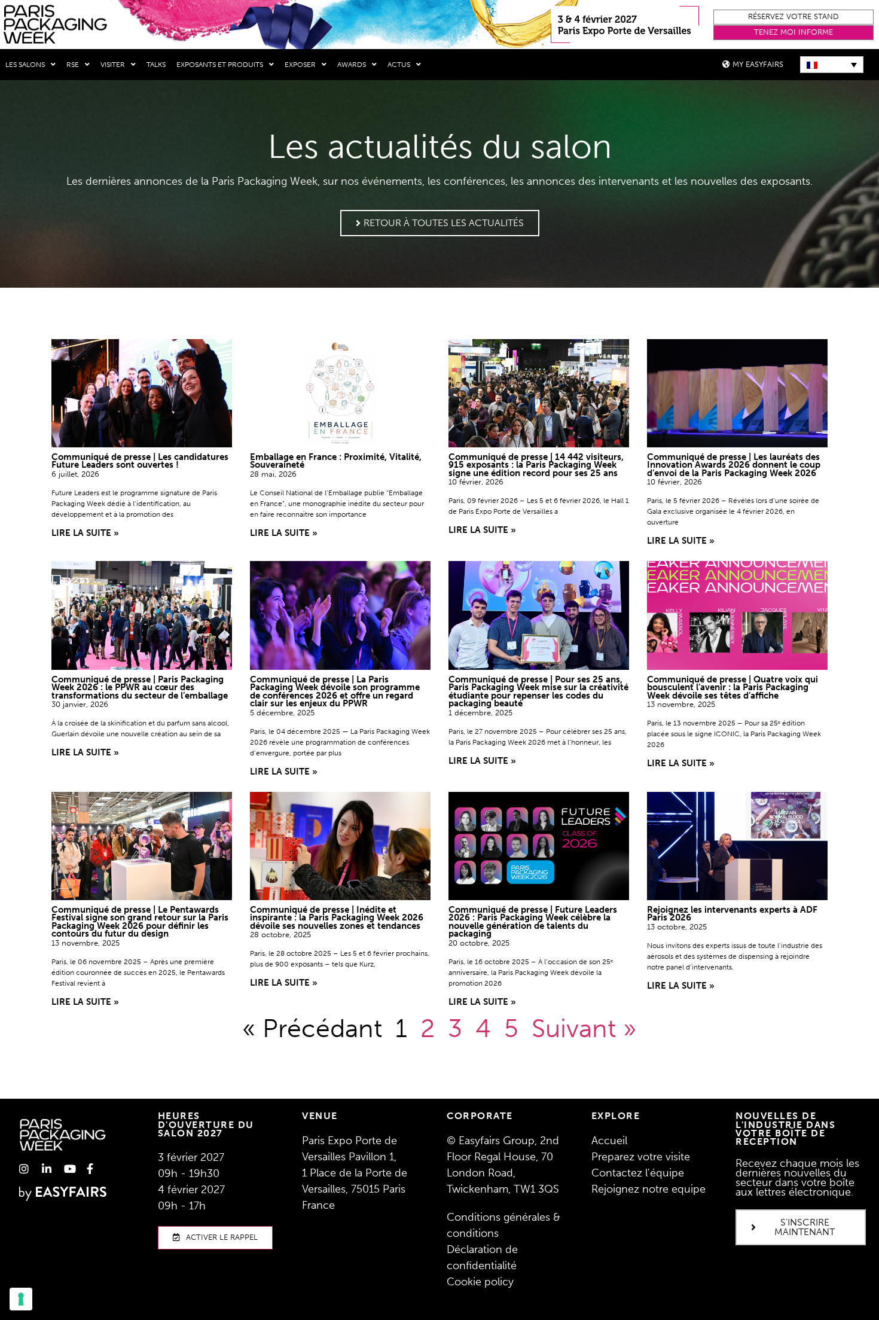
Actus (398, 64)
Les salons (25, 64)
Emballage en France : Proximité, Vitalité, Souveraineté (336, 461)
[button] (793, 17)
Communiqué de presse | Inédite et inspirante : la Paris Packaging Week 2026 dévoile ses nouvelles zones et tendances (336, 917)
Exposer (300, 64)
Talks (156, 64)
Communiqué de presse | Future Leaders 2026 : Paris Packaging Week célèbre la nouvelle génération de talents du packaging (532, 922)
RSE (72, 64)
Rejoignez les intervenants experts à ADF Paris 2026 (732, 913)
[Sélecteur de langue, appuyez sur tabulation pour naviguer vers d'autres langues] (831, 64)
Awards (351, 64)
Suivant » (584, 1028)
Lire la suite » (85, 533)
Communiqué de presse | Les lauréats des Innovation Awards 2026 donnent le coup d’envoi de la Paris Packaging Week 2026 (733, 465)
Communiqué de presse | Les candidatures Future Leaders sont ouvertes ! (139, 461)
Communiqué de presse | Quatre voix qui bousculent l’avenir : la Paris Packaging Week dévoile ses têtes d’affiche (732, 687)
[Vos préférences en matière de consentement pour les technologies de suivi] (21, 1299)
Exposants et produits (219, 64)
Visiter (112, 64)
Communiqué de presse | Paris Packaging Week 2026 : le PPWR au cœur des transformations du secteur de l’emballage (139, 687)
